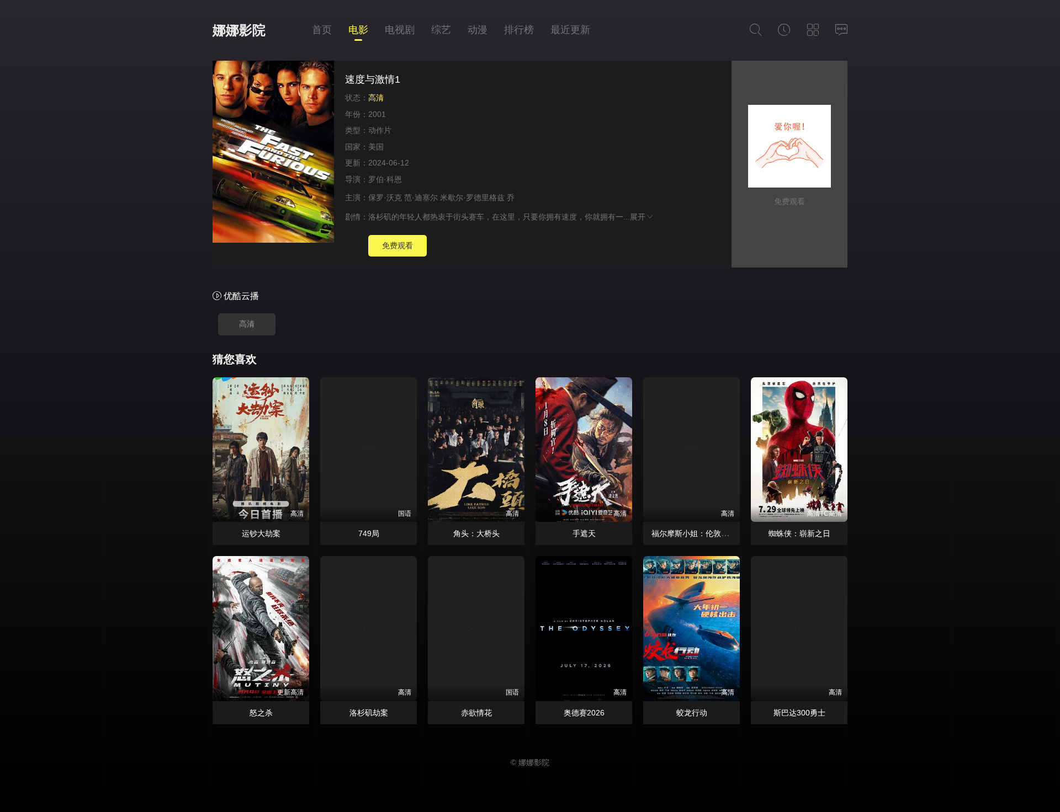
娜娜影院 (239, 30)
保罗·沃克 (385, 197)
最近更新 (570, 29)
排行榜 (519, 29)
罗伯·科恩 (385, 179)
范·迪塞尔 (421, 197)
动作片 (379, 130)
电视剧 (400, 29)
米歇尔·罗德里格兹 (472, 197)
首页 (322, 29)
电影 (358, 29)
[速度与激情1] (273, 153)
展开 (637, 216)
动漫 (477, 29)
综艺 (441, 29)
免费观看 (397, 245)
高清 (247, 323)
